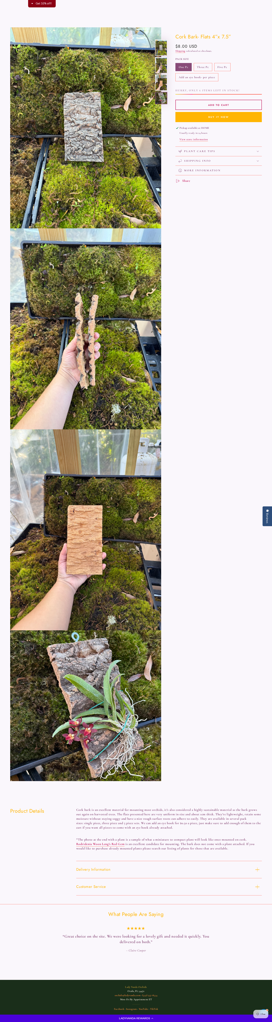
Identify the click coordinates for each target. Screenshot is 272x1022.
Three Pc (204, 68)
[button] (136, 1018)
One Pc (185, 68)
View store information (193, 139)
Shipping (180, 51)
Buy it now (218, 117)
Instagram (131, 1003)
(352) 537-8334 (149, 989)
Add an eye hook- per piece (197, 78)
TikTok (154, 1003)
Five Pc (223, 68)
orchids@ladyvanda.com (127, 989)
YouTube (143, 1003)
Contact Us (131, 1010)
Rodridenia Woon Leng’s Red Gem (100, 844)
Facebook (119, 1003)
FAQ (144, 1010)
